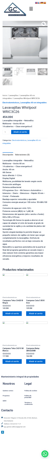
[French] (39, 3)
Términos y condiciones (28, 403)
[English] (36, 3)
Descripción (8, 155)
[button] (31, 8)
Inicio (5, 95)
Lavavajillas (13, 95)
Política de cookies (30, 391)
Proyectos (6, 396)
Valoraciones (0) (22, 155)
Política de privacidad (27, 396)
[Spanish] (44, 3)
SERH (4, 401)
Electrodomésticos (11, 102)
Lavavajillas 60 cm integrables (33, 102)
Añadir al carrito (20, 132)
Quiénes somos (8, 391)
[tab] (8, 154)
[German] (42, 3)
